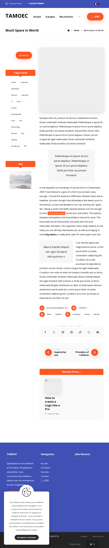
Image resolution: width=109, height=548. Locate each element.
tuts (22, 133)
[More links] (79, 17)
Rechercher (24, 55)
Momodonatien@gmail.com (57, 308)
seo (20, 120)
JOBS (46, 480)
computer (24, 82)
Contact (45, 476)
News (49, 314)
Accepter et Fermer (26, 537)
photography (16, 114)
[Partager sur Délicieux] (80, 332)
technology (15, 127)
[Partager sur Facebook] (45, 332)
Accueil (44, 463)
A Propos (45, 467)
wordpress (15, 146)
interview (25, 95)
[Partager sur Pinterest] (62, 332)
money (87, 314)
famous (14, 95)
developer (76, 314)
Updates (58, 314)
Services (45, 472)
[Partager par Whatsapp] (89, 332)
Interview (51, 414)
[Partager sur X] (54, 332)
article (13, 82)
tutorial (14, 133)
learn (19, 101)
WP (25, 146)
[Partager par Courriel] (97, 332)
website (96, 314)
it (11, 101)
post (13, 120)
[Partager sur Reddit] (71, 332)
